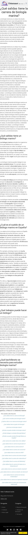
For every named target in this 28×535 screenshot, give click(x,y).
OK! (23, 532)
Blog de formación (21, 507)
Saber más (4, 498)
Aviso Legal (5, 512)
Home (3, 507)
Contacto (4, 510)
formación (19, 514)
